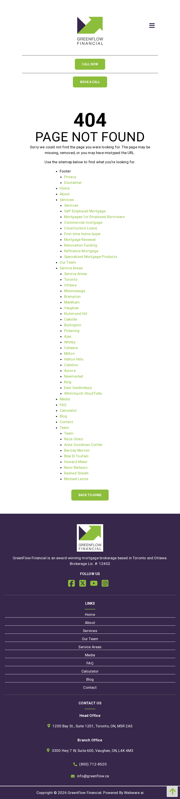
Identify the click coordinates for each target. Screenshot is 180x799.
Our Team (68, 262)
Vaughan (71, 308)
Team (64, 427)
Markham (72, 302)
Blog (63, 416)
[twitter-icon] (84, 585)
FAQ (63, 405)
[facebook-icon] (73, 585)
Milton (69, 353)
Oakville (70, 319)
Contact (66, 422)
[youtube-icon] (95, 585)
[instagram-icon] (106, 585)
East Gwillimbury (78, 387)
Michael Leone (76, 479)
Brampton (72, 296)
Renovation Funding (80, 245)
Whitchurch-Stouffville (83, 393)
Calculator (68, 410)
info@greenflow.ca (93, 776)
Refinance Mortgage (81, 251)
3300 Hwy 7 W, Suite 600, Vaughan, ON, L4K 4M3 (92, 750)
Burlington (72, 325)
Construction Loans (80, 228)
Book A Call (90, 82)
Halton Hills (73, 359)
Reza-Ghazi (73, 439)
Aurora (70, 370)
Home (65, 188)
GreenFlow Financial (84, 792)
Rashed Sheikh (76, 473)
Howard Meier (76, 462)
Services (67, 199)
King (68, 382)
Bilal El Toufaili (76, 456)
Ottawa (70, 285)
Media (65, 399)
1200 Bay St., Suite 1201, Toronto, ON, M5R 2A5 (92, 726)
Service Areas (71, 268)
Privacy (70, 177)
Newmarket (73, 376)
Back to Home (90, 495)
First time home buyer (82, 234)
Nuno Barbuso (76, 467)
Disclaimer (73, 182)
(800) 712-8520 (92, 764)
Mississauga (74, 291)
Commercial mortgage (83, 222)
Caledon (71, 365)
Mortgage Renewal (80, 239)
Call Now (90, 64)
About (65, 194)
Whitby (70, 342)
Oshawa (71, 348)
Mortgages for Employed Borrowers (94, 217)
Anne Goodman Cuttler (83, 444)
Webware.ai (134, 792)
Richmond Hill (75, 313)
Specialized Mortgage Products (90, 256)
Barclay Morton (77, 450)
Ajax (68, 336)
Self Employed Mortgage (85, 211)
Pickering (72, 330)
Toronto (70, 279)
